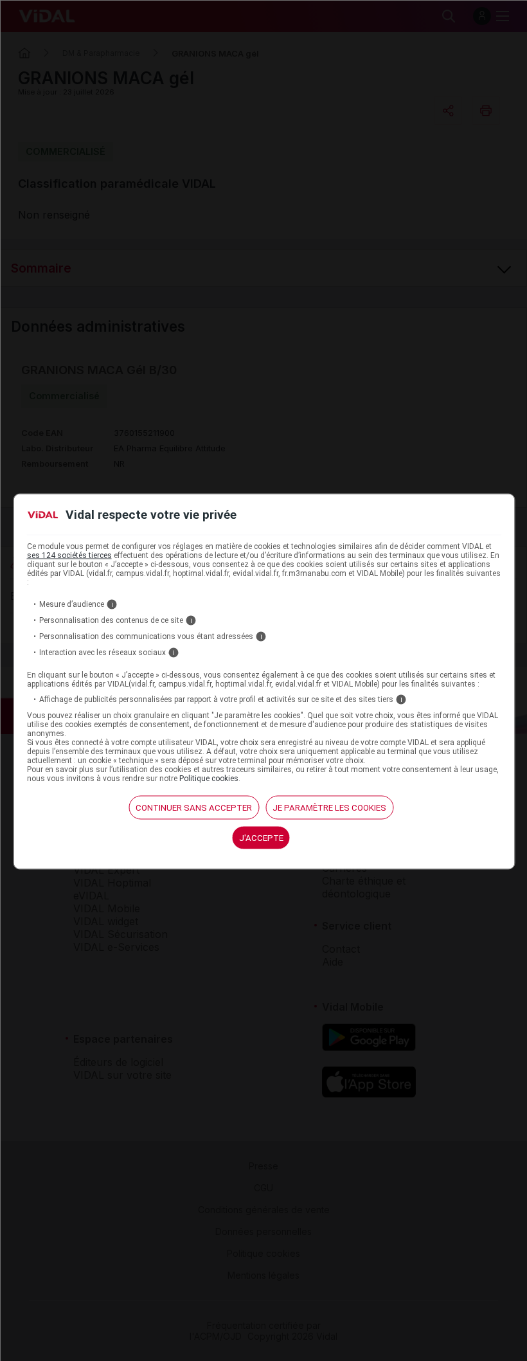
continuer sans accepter (194, 807)
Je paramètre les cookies (329, 807)
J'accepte (261, 837)
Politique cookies (208, 777)
